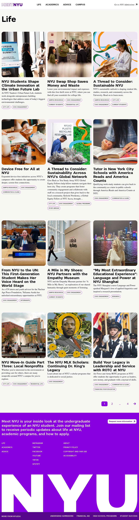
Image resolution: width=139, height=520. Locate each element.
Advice (67, 4)
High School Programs (105, 516)
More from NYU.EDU (11, 516)
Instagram (37, 443)
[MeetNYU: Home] (12, 4)
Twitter (36, 447)
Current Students (56, 105)
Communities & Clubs (11, 192)
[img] (24, 54)
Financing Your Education (104, 389)
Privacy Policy (70, 447)
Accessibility (70, 456)
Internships (25, 300)
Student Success (128, 516)
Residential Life (72, 105)
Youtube (36, 456)
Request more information (120, 421)
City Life (6, 107)
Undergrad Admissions (61, 516)
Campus (80, 4)
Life (39, 4)
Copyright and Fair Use (75, 451)
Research (115, 296)
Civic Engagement (20, 107)
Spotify (36, 464)
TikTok (35, 460)
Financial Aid (83, 516)
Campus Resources (56, 100)
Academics (52, 4)
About (66, 443)
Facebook (37, 451)
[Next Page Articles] (134, 403)
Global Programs (83, 204)
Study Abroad (54, 208)
